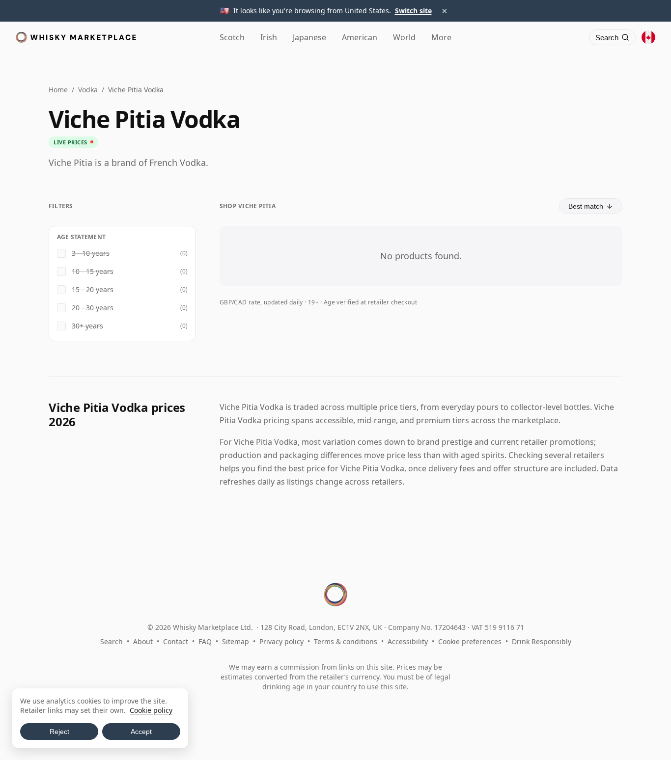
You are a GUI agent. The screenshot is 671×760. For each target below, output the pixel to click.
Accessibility (408, 641)
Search (111, 641)
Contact (175, 641)
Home (58, 89)
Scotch (232, 37)
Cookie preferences (470, 641)
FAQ (205, 641)
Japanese (309, 37)
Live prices (70, 142)
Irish (268, 37)
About (143, 641)
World (404, 37)
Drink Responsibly (541, 641)
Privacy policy (281, 641)
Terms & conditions (345, 641)
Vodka (88, 89)
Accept (141, 731)
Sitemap (235, 641)
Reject (59, 731)
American (359, 37)
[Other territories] (648, 37)
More (441, 37)
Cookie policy (151, 710)
